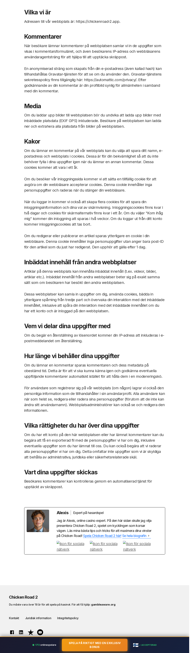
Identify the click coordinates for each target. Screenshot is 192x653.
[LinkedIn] (139, 546)
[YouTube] (106, 546)
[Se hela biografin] (148, 535)
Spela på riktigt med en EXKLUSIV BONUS (95, 645)
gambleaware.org (103, 604)
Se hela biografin (134, 536)
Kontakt (14, 618)
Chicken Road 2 (23, 597)
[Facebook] (73, 546)
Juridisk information (38, 618)
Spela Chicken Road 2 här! (102, 536)
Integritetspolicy (68, 618)
